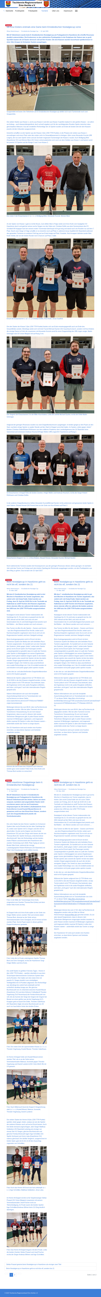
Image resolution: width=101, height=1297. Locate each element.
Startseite (9, 11)
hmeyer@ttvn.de (71, 915)
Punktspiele (19, 11)
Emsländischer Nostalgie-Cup (29, 31)
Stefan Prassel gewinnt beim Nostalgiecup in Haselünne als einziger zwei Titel (33, 1264)
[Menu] (76, 10)
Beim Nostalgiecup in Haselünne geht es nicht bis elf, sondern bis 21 (26, 583)
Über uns (55, 11)
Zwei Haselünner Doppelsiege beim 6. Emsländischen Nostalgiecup (25, 783)
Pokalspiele (32, 11)
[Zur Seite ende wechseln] (20, 1273)
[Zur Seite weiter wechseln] (17, 1273)
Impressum (68, 11)
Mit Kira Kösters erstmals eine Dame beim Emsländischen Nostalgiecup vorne (44, 27)
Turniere (44, 11)
